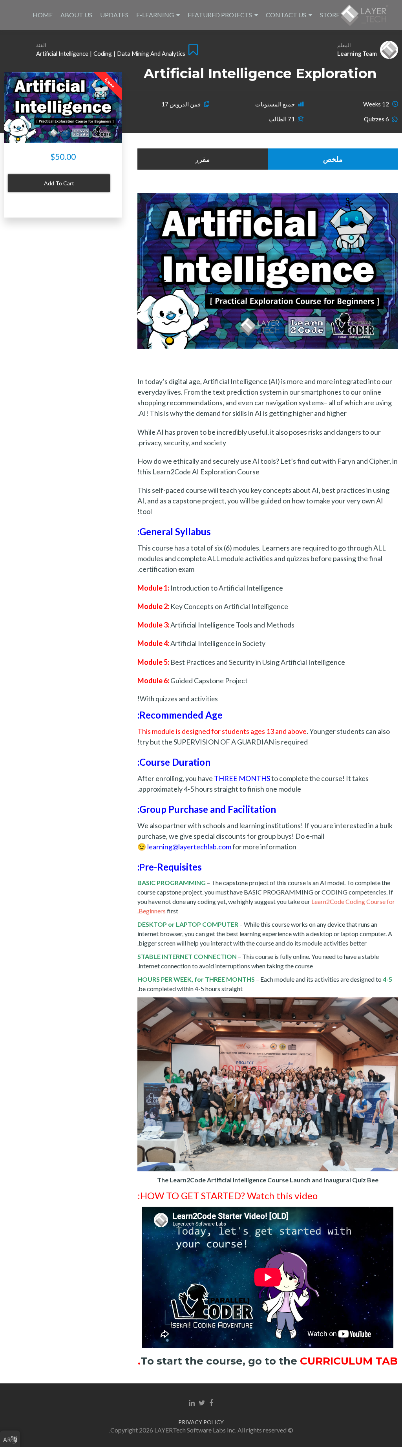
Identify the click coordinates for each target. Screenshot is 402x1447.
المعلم (344, 45)
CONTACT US (286, 14)
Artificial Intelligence (62, 53)
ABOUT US (76, 14)
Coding (102, 53)
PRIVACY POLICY (201, 1422)
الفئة (41, 45)
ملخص (333, 159)
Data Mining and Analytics (151, 53)
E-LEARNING (155, 14)
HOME (43, 14)
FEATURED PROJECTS (220, 14)
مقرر (202, 159)
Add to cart (59, 183)
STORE (330, 14)
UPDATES (114, 14)
